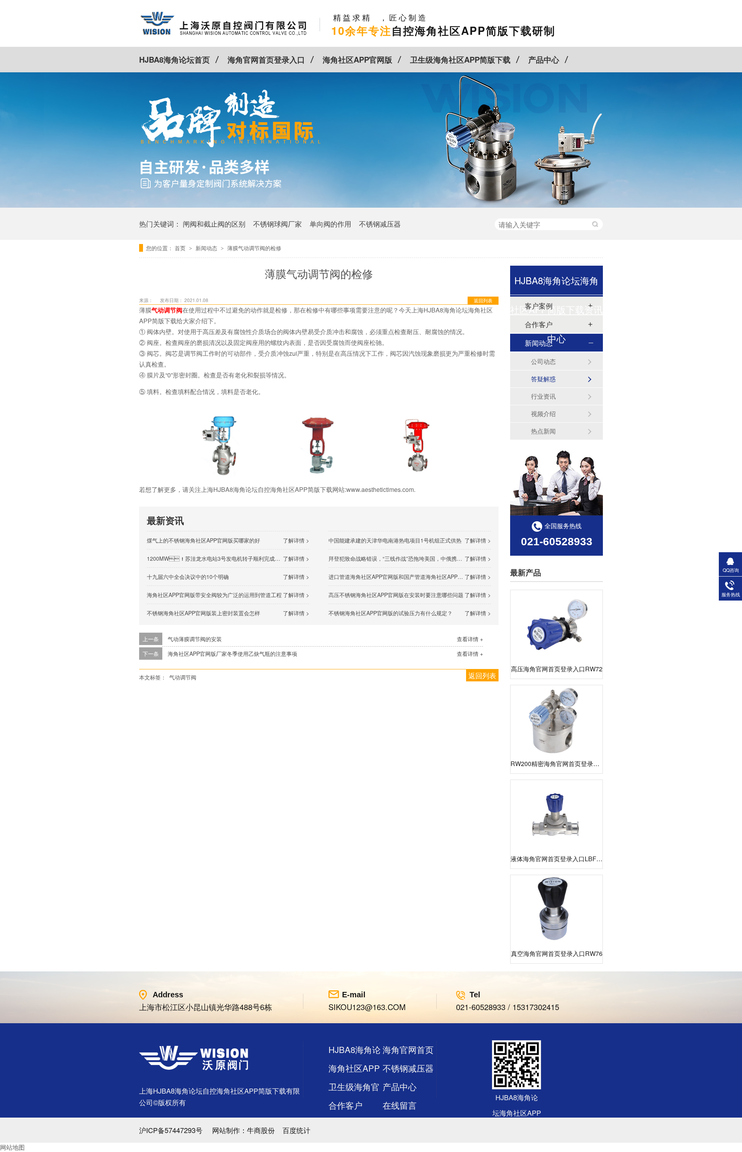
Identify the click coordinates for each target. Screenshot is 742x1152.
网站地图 (12, 1147)
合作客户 (345, 1105)
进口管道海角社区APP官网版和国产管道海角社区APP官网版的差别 (409, 576)
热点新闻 (543, 431)
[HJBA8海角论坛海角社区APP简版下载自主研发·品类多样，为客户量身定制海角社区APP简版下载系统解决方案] (371, 205)
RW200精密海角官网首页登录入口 (558, 763)
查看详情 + (470, 639)
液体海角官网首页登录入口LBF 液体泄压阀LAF (575, 858)
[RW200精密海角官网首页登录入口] (556, 719)
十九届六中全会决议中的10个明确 (188, 576)
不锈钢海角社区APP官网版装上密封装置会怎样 (203, 613)
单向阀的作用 (330, 223)
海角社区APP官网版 (357, 59)
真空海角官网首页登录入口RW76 (556, 953)
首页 (181, 248)
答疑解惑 (543, 378)
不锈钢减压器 (380, 223)
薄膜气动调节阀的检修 (254, 248)
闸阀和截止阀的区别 (214, 223)
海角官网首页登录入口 (266, 59)
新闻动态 (207, 248)
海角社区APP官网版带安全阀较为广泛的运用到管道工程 (214, 595)
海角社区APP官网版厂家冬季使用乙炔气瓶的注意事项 (232, 653)
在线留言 (400, 1105)
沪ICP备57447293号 (171, 1130)
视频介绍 (543, 413)
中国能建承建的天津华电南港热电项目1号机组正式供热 (394, 540)
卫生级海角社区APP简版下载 (460, 59)
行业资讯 (543, 396)
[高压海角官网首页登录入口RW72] (556, 624)
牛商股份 (261, 1130)
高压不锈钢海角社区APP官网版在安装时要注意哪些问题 (395, 595)
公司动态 (543, 361)
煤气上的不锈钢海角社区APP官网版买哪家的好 (203, 540)
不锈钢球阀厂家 (277, 223)
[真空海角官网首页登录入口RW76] (556, 909)
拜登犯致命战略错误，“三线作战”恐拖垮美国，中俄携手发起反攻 (406, 558)
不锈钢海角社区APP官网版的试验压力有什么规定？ (390, 613)
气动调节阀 (182, 677)
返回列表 (483, 300)
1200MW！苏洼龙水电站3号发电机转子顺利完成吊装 (216, 558)
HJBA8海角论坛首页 (174, 59)
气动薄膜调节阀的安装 (195, 639)
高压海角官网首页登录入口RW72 (556, 668)
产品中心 (543, 59)
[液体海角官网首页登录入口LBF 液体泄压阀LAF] (556, 814)
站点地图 (345, 1124)
